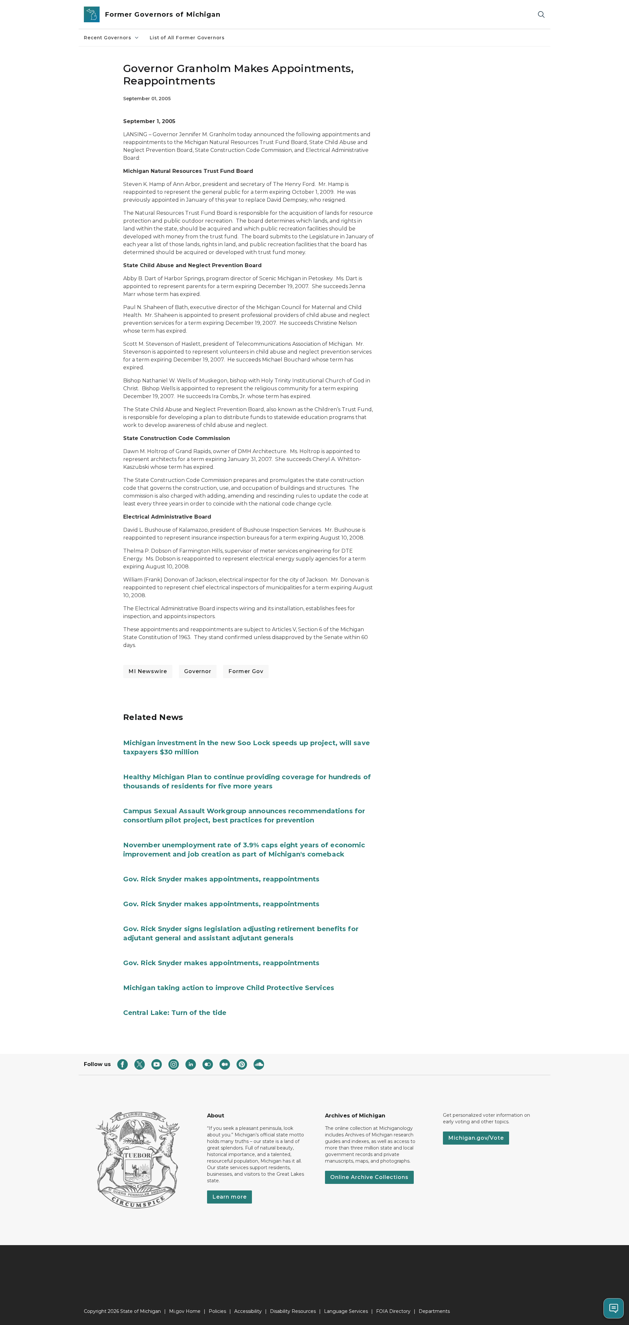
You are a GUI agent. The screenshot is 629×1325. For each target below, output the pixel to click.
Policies (217, 1311)
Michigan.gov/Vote (476, 1138)
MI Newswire (147, 671)
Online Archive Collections (369, 1177)
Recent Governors (107, 38)
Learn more (229, 1197)
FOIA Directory (393, 1311)
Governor (197, 671)
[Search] (541, 14)
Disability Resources (293, 1311)
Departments (434, 1311)
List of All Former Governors (187, 38)
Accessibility (248, 1311)
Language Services (346, 1311)
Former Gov (245, 671)
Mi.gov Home (184, 1311)
